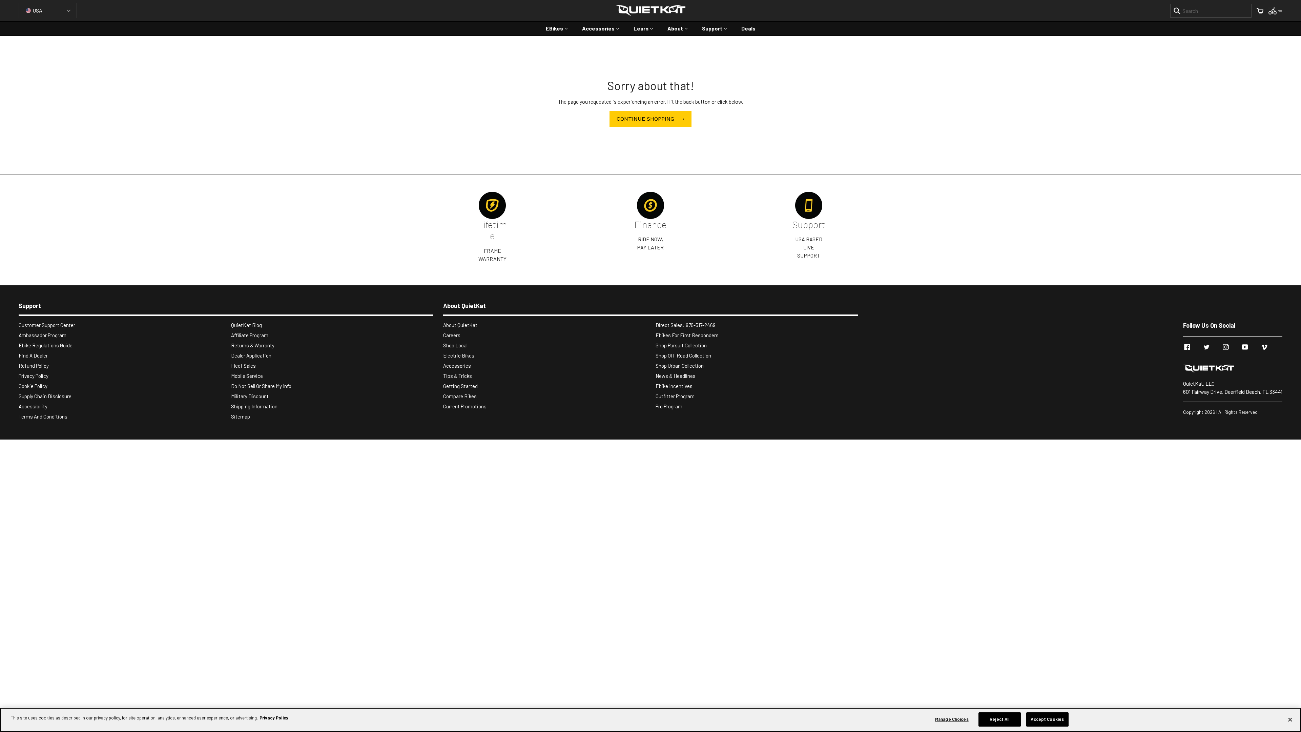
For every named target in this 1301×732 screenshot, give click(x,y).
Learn (647, 28)
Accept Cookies (1047, 719)
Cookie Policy (33, 386)
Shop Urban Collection (680, 366)
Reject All (999, 719)
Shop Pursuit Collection (681, 345)
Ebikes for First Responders (687, 335)
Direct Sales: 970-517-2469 (686, 325)
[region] (650, 720)
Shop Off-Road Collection (683, 355)
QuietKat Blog (246, 325)
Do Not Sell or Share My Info (261, 386)
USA (37, 10)
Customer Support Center (47, 325)
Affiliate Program (249, 335)
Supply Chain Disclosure (45, 396)
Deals (748, 28)
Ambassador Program (42, 335)
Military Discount (250, 396)
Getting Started (460, 386)
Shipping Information (254, 406)
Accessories (604, 28)
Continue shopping (645, 119)
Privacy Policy (33, 376)
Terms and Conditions (43, 416)
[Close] (1290, 719)
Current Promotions (465, 406)
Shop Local (455, 345)
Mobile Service (247, 376)
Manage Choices (952, 719)
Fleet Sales (243, 366)
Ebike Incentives (674, 386)
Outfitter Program (675, 396)
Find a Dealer (33, 355)
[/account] (1275, 10)
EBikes (560, 28)
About (680, 28)
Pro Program (669, 406)
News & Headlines (676, 376)
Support (718, 28)
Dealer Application (251, 355)
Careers (451, 335)
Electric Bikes (458, 355)
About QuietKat (460, 325)
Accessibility (33, 406)
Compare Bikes (460, 396)
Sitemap (240, 416)
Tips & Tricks (457, 376)
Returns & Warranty (252, 345)
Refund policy (34, 366)
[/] (1232, 368)
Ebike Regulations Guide (46, 345)
